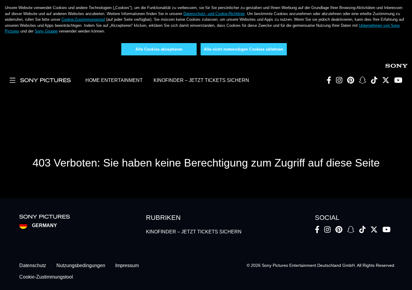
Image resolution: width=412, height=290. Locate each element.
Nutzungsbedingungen (80, 265)
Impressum (127, 265)
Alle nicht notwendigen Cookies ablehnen (243, 49)
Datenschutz (32, 265)
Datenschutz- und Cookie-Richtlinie (214, 13)
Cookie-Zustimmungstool (83, 19)
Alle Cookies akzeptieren (158, 49)
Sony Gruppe (46, 31)
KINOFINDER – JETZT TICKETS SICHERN (201, 80)
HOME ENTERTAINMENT (114, 80)
